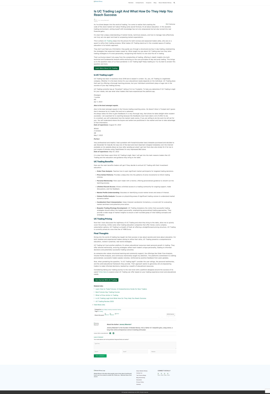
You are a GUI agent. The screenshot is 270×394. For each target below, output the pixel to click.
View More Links (99, 305)
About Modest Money (165, 2)
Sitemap (138, 384)
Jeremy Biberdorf (125, 324)
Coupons (148, 2)
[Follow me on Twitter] (113, 333)
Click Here (103, 272)
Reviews (131, 2)
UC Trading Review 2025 (105, 301)
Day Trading (104, 309)
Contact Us (139, 373)
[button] (174, 2)
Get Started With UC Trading (106, 280)
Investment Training (116, 309)
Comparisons (140, 2)
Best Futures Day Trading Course (108, 292)
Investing (109, 309)
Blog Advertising (140, 377)
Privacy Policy (140, 382)
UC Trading (108, 41)
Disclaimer (139, 379)
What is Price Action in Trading (107, 295)
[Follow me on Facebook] (110, 333)
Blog (155, 2)
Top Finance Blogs (141, 375)
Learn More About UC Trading (106, 68)
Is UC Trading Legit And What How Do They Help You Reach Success (133, 13)
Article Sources (170, 314)
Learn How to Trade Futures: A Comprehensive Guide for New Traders (121, 289)
